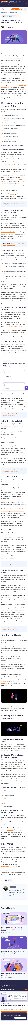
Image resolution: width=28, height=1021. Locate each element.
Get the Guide (12, 4)
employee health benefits (8, 232)
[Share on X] (9, 880)
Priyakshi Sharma (9, 27)
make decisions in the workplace (14, 326)
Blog (8, 12)
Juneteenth (10, 830)
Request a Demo (15, 9)
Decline (7, 1017)
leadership (12, 194)
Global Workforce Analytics (15, 165)
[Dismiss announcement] (26, 3)
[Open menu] (25, 9)
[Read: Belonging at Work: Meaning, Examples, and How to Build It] (14, 968)
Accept (20, 1017)
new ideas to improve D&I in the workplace (12, 511)
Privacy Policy (19, 1015)
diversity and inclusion (9, 58)
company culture (5, 866)
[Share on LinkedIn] (6, 880)
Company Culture (13, 12)
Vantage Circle (4, 12)
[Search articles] (26, 388)
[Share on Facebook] (11, 880)
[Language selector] (21, 9)
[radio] (14, 372)
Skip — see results (6, 388)
